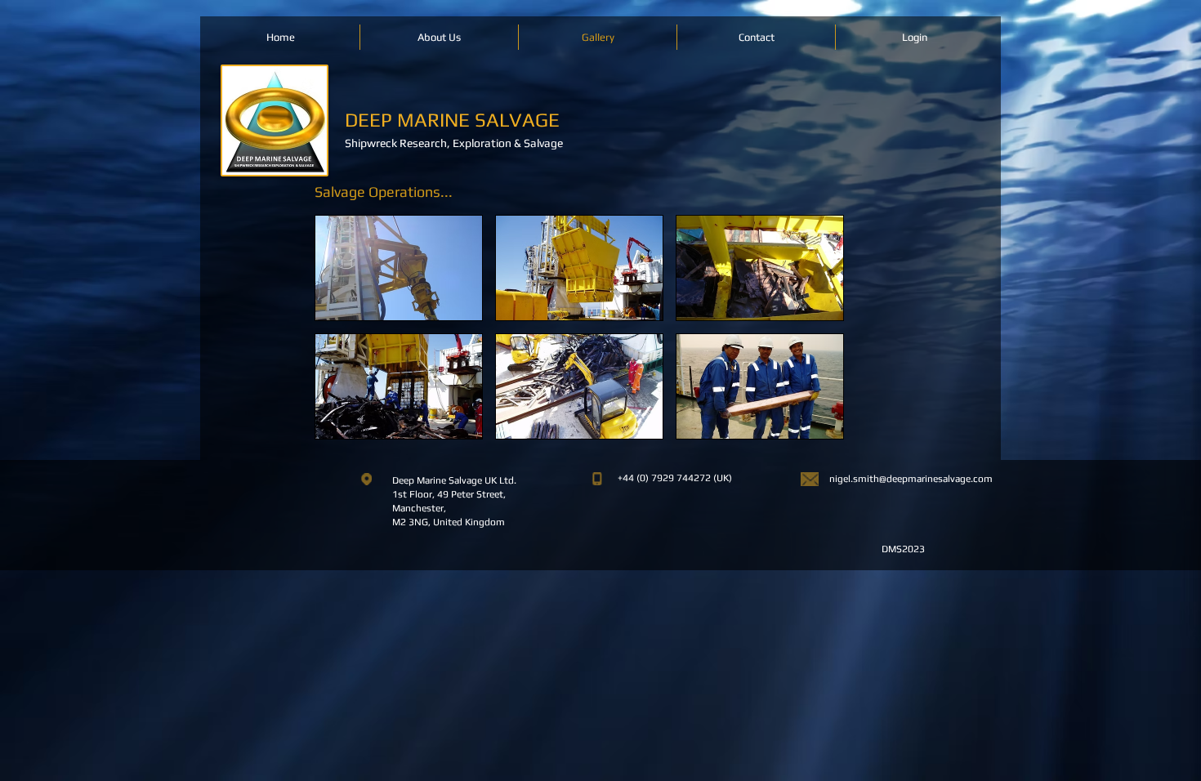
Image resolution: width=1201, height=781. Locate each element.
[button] (399, 268)
